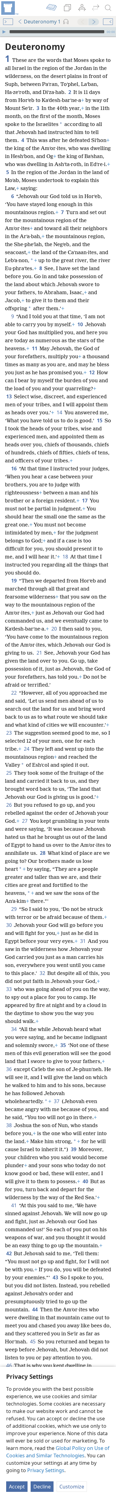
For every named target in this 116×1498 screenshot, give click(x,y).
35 (63, 1045)
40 (86, 1181)
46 (9, 1365)
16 (14, 468)
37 (57, 1101)
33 (9, 989)
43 (56, 1277)
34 (14, 1029)
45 (33, 1341)
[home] (9, 8)
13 (9, 396)
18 (65, 556)
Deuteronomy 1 (42, 21)
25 (9, 772)
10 (80, 324)
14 (60, 412)
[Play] (4, 31)
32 (43, 973)
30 (9, 925)
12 (92, 372)
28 (43, 853)
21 (40, 652)
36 (9, 1069)
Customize (71, 1486)
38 (9, 1125)
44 (35, 1309)
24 (27, 748)
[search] (108, 8)
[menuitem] (9, 8)
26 (9, 805)
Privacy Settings (45, 1470)
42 (9, 1253)
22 (14, 692)
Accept (17, 1486)
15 (100, 420)
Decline (42, 1486)
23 (9, 732)
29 (14, 909)
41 (14, 1205)
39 (74, 1149)
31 (83, 941)
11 (35, 348)
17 (85, 500)
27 (25, 821)
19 (14, 580)
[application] (58, 31)
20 (54, 628)
